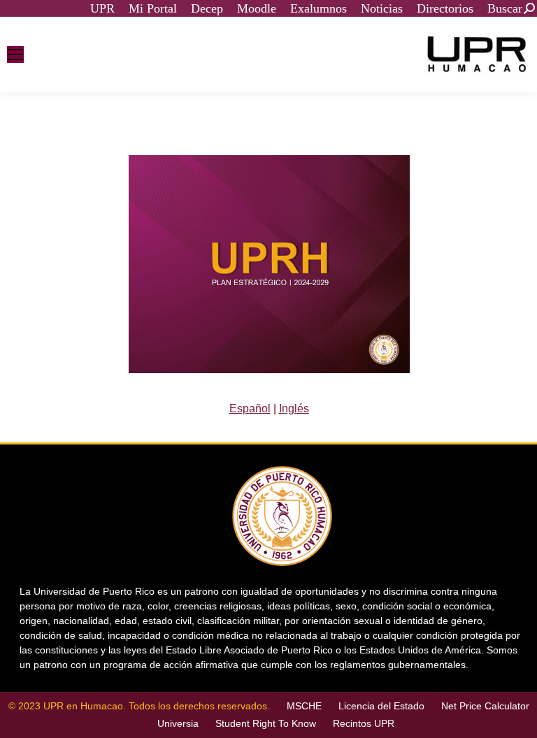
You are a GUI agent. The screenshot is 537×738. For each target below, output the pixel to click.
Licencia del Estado (381, 705)
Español (250, 408)
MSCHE (304, 705)
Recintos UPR (363, 723)
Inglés (294, 408)
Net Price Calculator (485, 705)
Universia (178, 723)
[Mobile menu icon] (15, 54)
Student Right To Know (265, 723)
